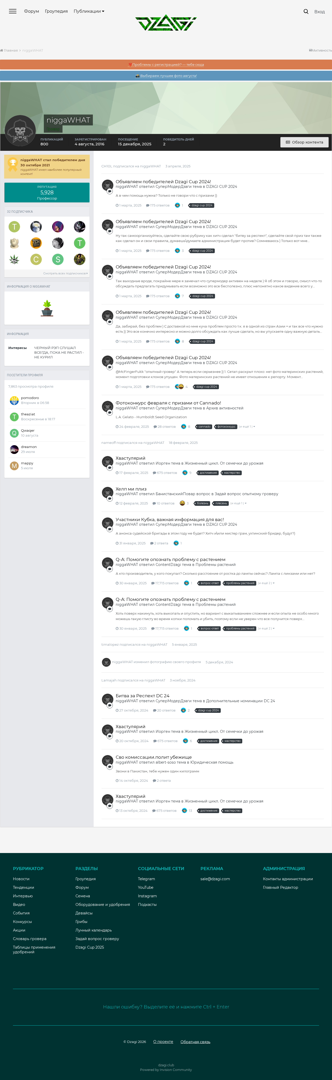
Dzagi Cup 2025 (89, 947)
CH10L (106, 166)
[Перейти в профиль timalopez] (14, 226)
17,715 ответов (167, 583)
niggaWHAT (150, 166)
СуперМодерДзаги (174, 186)
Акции (19, 930)
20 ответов (166, 710)
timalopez (110, 644)
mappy (27, 463)
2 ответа (161, 543)
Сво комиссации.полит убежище (154, 757)
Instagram (147, 896)
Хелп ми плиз (131, 489)
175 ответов (159, 205)
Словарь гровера (29, 938)
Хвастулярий (131, 458)
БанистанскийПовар (175, 494)
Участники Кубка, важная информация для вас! (170, 519)
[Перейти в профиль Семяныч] (36, 243)
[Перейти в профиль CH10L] (36, 259)
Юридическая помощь (211, 762)
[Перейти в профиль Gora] (58, 226)
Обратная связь (195, 1041)
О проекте (163, 1041)
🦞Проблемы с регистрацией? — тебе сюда (166, 64)
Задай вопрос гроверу (97, 938)
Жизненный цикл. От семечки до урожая (224, 463)
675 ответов (166, 473)
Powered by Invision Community (166, 1070)
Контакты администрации (288, 879)
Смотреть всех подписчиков (65, 273)
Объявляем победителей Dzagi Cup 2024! (163, 181)
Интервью (23, 896)
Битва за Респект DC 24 (142, 695)
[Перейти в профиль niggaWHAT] (107, 185)
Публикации (88, 11)
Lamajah (109, 680)
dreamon (29, 447)
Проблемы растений (216, 564)
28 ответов (166, 426)
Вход (319, 11)
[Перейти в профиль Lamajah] (36, 226)
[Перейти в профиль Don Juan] (79, 259)
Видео (19, 904)
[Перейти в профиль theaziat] (79, 243)
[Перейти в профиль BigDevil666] (58, 243)
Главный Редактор (280, 887)
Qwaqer (27, 430)
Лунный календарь (93, 930)
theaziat (28, 414)
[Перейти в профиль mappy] (14, 465)
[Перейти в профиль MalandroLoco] (79, 226)
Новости (21, 879)
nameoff (108, 442)
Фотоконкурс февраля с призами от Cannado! (168, 403)
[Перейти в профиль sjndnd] (58, 259)
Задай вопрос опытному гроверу (246, 494)
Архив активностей (225, 408)
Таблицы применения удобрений (34, 949)
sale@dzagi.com (215, 879)
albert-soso (166, 762)
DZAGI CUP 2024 (221, 186)
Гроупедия (56, 11)
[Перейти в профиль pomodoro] (14, 400)
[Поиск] (306, 11)
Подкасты (147, 904)
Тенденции (23, 887)
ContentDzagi (168, 564)
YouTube (145, 887)
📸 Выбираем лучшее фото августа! (166, 76)
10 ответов (165, 503)
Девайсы (84, 913)
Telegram (146, 879)
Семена (82, 896)
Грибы (81, 921)
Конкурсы (22, 921)
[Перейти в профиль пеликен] (14, 243)
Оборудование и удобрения (102, 904)
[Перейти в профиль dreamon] (14, 449)
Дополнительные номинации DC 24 (240, 701)
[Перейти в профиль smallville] (14, 259)
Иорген (163, 463)
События (21, 913)
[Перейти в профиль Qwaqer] (14, 433)
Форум (31, 11)
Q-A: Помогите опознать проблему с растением (170, 559)
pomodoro (30, 398)
